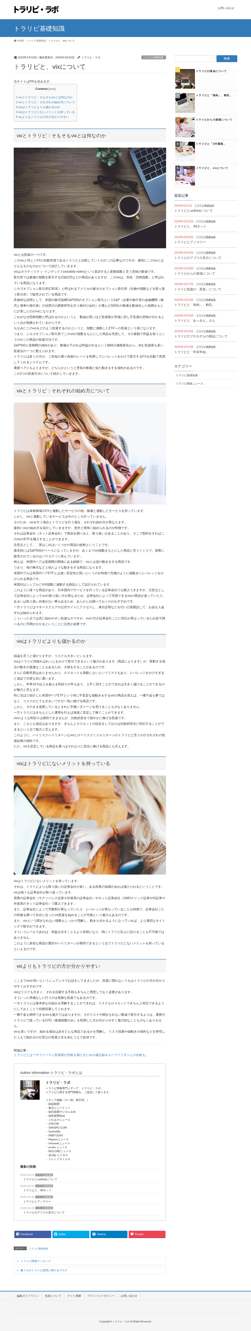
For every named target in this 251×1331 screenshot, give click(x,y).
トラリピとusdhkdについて (40, 1179)
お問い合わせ (129, 1295)
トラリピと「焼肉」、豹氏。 (214, 95)
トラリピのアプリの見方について (44, 1212)
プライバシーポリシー (101, 1295)
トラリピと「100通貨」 (211, 143)
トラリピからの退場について (214, 119)
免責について (53, 1295)
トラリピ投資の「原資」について (197, 289)
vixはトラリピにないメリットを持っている (45, 112)
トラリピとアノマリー (37, 1201)
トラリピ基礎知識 (153, 57)
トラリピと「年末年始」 (191, 352)
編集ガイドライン (28, 1295)
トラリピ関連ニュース (189, 383)
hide (52, 88)
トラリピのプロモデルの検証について (201, 336)
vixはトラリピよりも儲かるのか (38, 107)
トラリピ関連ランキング (36, 1261)
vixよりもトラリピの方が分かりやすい (42, 117)
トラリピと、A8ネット (38, 1190)
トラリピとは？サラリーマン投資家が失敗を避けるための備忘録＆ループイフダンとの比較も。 (81, 1055)
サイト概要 (74, 1295)
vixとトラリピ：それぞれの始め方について (45, 102)
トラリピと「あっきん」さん (194, 320)
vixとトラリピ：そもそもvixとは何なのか (44, 97)
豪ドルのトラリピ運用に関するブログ (44, 1270)
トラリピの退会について (211, 71)
